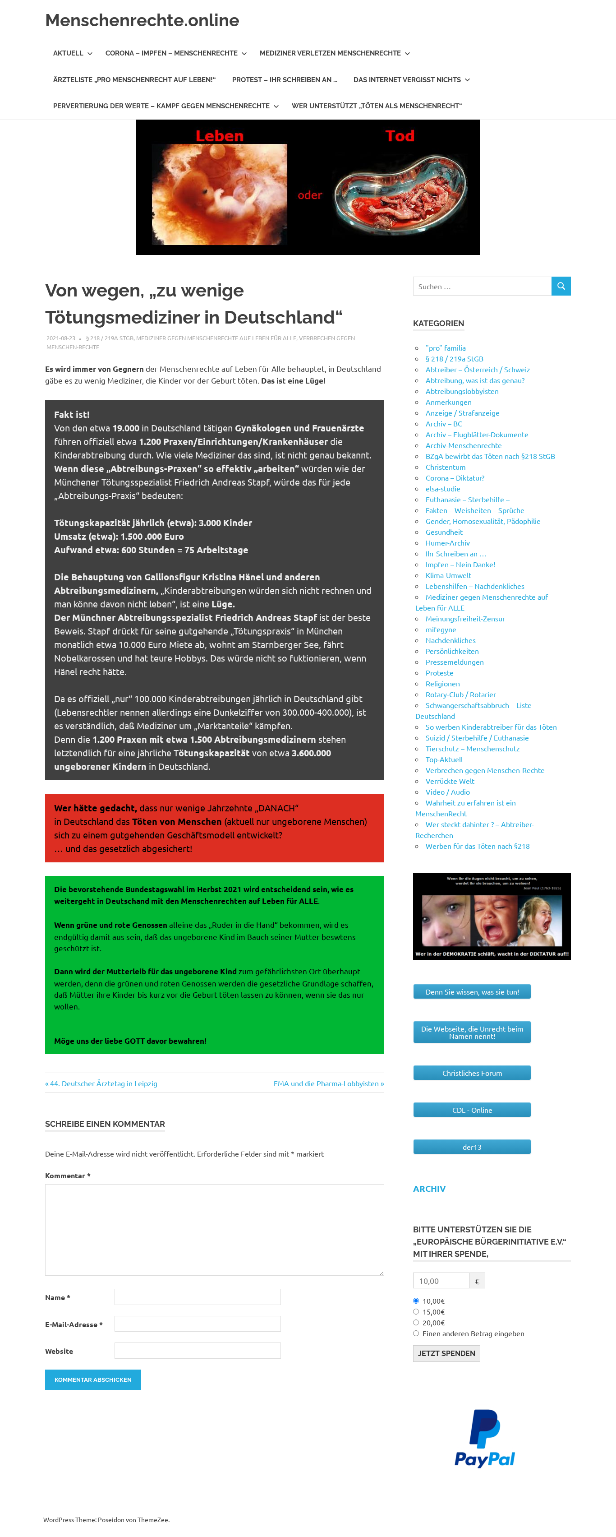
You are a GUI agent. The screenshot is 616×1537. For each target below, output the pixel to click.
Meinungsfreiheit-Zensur (465, 618)
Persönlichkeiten (452, 650)
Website (59, 1351)
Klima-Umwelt (448, 574)
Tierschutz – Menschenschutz (473, 748)
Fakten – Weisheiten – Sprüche (475, 509)
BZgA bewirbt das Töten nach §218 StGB (490, 455)
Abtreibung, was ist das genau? (475, 379)
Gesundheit (444, 531)
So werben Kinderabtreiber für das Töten (491, 726)
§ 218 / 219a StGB (109, 338)
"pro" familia (446, 347)
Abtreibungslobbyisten (462, 390)
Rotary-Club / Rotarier (461, 694)
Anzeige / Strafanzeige (463, 412)
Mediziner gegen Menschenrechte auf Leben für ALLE (216, 338)
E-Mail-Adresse (74, 1324)
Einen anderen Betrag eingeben (473, 1333)
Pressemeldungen (455, 661)
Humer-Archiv (448, 542)
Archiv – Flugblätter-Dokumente (477, 434)
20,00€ (434, 1322)
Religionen (443, 683)
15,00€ (434, 1311)
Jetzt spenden (446, 1353)
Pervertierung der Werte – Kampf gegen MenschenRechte (161, 106)
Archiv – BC (444, 423)
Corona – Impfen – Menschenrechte (172, 53)
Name (57, 1297)
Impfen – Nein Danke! (460, 564)
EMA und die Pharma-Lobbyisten (326, 1083)
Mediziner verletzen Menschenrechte (330, 53)
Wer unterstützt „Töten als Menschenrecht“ (377, 106)
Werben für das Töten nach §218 (478, 845)
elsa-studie (443, 488)
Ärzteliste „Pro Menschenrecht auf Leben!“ (134, 80)
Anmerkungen (449, 401)
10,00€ (434, 1300)
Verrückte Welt (450, 780)
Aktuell (68, 53)
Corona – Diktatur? (455, 477)
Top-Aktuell (444, 759)
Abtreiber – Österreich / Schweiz (478, 369)
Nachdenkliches (451, 639)
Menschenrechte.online (142, 20)
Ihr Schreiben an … (456, 553)
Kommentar (68, 1175)
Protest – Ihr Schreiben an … (284, 80)
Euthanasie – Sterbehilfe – (468, 499)
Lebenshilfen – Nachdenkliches (475, 585)
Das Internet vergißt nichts (407, 80)
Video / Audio (448, 791)
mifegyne (441, 629)
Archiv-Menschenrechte (464, 444)
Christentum (446, 466)
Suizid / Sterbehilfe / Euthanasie (477, 737)
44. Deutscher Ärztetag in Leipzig (103, 1083)
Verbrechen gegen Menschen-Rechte (485, 769)
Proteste (440, 672)
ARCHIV (429, 1188)
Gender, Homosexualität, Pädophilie (483, 520)
